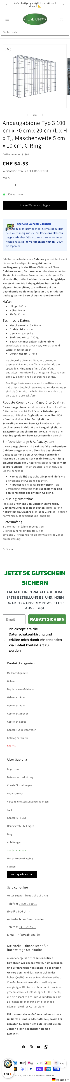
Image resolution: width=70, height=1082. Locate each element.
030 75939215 (27, 927)
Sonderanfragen (16, 850)
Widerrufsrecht (15, 793)
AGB (9, 809)
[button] (7, 19)
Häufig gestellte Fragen (20, 826)
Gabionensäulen (16, 697)
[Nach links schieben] (27, 115)
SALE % (11, 746)
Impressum (13, 769)
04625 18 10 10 (28, 904)
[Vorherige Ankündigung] (7, 5)
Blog (9, 834)
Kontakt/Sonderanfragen (21, 729)
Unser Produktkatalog (20, 858)
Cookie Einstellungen (19, 785)
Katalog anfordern (18, 738)
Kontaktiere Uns (16, 817)
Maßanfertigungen (18, 673)
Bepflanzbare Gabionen (21, 689)
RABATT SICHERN (47, 619)
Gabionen (12, 681)
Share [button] (9, 549)
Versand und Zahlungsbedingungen (28, 801)
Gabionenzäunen (22, 982)
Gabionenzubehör (17, 713)
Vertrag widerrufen (22, 874)
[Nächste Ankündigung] (63, 5)
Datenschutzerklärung (20, 777)
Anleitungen (14, 842)
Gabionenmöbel (16, 721)
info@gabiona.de (28, 935)
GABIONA (27, 1075)
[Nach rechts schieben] (43, 115)
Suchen (11, 866)
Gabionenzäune (16, 705)
